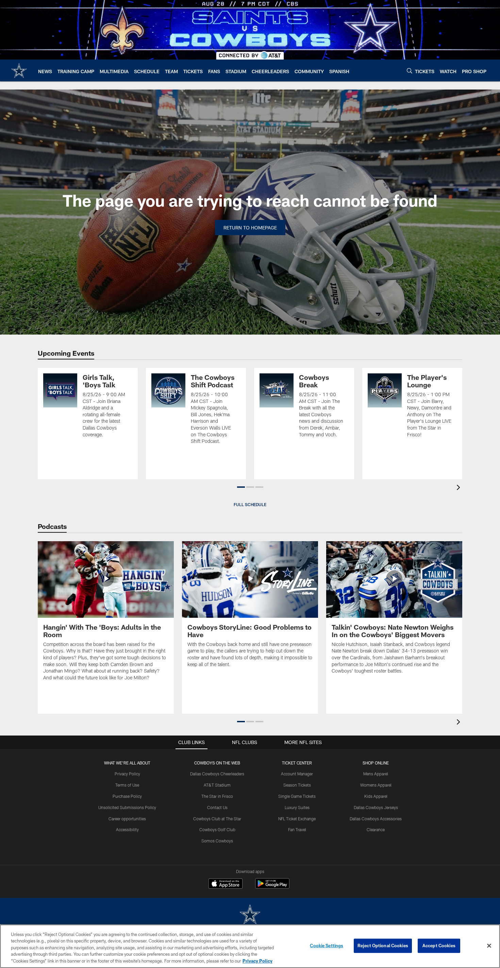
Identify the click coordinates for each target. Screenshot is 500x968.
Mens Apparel (375, 773)
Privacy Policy (127, 773)
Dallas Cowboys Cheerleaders (217, 773)
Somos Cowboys (217, 840)
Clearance (376, 829)
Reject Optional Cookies (382, 945)
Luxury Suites (297, 807)
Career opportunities (127, 818)
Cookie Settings (326, 945)
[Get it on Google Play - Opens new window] (272, 886)
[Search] (409, 70)
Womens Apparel (375, 785)
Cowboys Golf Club (217, 829)
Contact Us (217, 807)
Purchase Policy (127, 796)
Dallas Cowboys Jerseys (376, 807)
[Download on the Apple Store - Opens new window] (225, 884)
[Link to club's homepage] (19, 70)
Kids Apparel (375, 796)
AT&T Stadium (217, 785)
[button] (241, 487)
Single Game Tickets (297, 796)
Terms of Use (127, 785)
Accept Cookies (438, 945)
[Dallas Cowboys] (250, 915)
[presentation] (459, 488)
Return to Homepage (250, 227)
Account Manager (297, 773)
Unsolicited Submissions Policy (127, 807)
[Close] (489, 945)
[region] (250, 946)
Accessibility (127, 829)
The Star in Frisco (217, 796)
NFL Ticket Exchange (297, 818)
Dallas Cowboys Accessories (376, 818)
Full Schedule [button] (250, 504)
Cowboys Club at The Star (217, 818)
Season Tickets (297, 785)
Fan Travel (297, 829)
